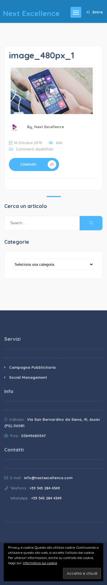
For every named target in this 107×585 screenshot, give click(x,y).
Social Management (28, 377)
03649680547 (33, 435)
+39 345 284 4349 (44, 488)
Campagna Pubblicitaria (32, 367)
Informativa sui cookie (40, 563)
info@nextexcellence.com (48, 477)
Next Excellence (49, 126)
